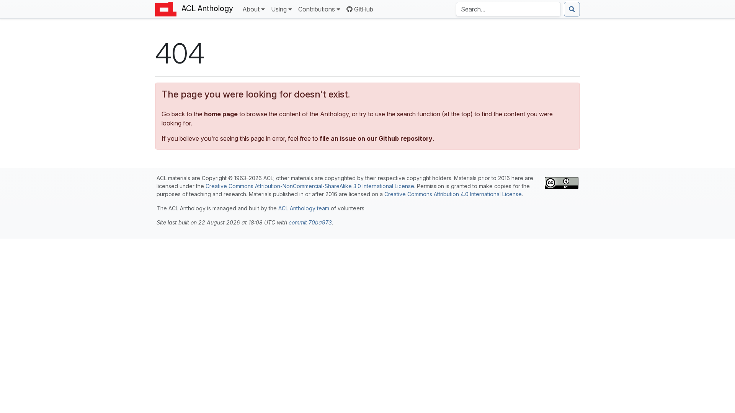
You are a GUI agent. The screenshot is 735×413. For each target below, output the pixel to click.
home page (221, 114)
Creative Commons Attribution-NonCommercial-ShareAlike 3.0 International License (310, 186)
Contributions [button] (316, 9)
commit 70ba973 (310, 222)
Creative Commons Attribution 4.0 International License (453, 194)
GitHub (363, 9)
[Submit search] (572, 9)
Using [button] (279, 9)
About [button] (251, 9)
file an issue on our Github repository (376, 138)
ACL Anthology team (303, 208)
